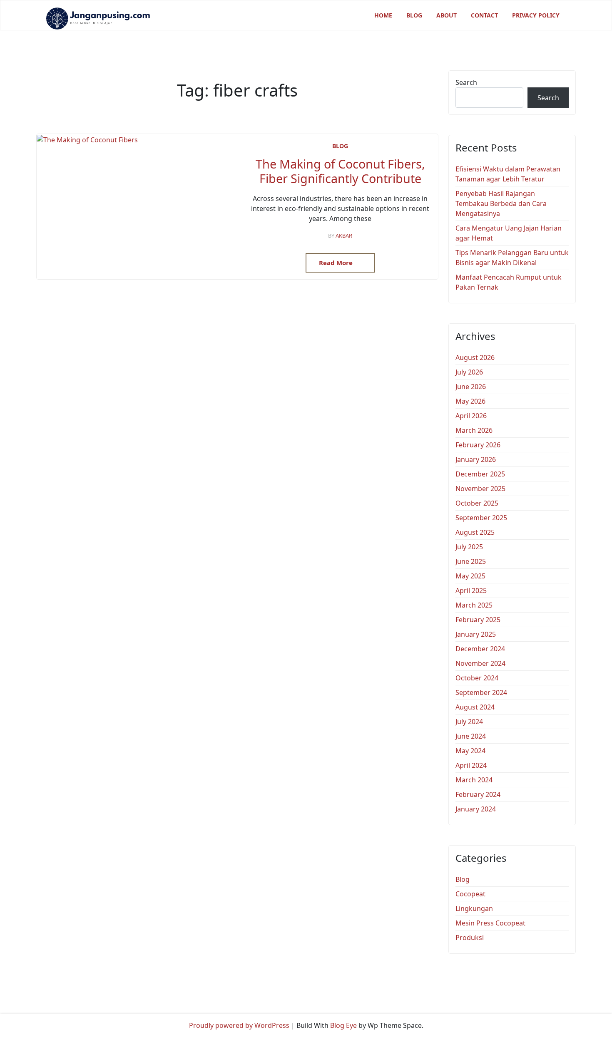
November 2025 (480, 488)
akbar (344, 235)
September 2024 (481, 692)
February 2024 (477, 794)
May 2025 (470, 576)
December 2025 (480, 474)
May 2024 (470, 750)
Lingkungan (474, 908)
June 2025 (470, 561)
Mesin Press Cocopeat (490, 923)
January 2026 (475, 459)
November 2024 (480, 663)
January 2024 (475, 809)
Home (383, 15)
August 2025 (475, 532)
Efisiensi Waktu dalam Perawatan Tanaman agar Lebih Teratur (507, 174)
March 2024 (474, 779)
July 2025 (469, 546)
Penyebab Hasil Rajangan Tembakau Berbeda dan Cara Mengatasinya (501, 203)
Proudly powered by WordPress (239, 1025)
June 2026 (470, 386)
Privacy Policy (536, 15)
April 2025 (471, 590)
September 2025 (481, 517)
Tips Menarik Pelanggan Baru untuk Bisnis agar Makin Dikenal (512, 257)
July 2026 (469, 372)
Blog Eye (343, 1025)
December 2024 (480, 648)
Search (466, 82)
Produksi (469, 937)
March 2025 (474, 605)
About (446, 15)
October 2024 (476, 677)
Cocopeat (470, 893)
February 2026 (477, 444)
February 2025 (477, 619)
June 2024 (470, 736)
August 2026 (475, 357)
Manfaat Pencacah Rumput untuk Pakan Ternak (508, 282)
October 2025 (476, 503)
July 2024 (469, 721)
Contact (484, 15)
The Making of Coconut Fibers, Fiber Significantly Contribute (340, 171)
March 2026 (474, 430)
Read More (336, 262)
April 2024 (471, 765)
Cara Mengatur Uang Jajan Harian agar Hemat (508, 233)
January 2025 (475, 634)
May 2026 (470, 401)
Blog (414, 15)
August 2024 (475, 707)
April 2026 (471, 415)
